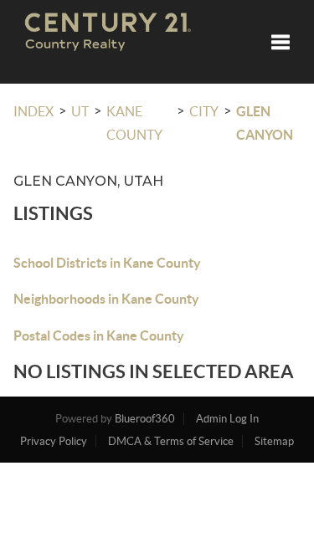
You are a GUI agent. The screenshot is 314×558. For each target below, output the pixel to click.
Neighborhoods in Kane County (106, 298)
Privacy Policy (53, 441)
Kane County (134, 123)
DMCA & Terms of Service (171, 441)
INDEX (33, 111)
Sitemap (274, 441)
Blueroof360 (145, 418)
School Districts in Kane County (107, 262)
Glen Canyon (264, 123)
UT (80, 111)
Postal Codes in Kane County (98, 335)
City (204, 111)
